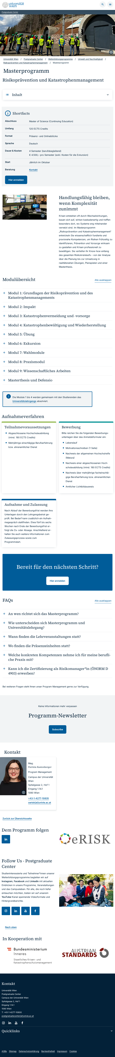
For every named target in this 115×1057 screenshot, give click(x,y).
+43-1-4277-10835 (38, 798)
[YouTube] (16, 1022)
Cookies (73, 1051)
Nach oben (11, 927)
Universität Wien (10, 59)
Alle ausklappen (103, 280)
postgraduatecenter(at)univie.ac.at (18, 1016)
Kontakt (33, 169)
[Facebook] (22, 1022)
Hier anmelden (16, 179)
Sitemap (13, 1051)
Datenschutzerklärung (29, 1051)
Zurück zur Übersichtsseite (17, 818)
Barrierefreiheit (48, 1051)
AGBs (4, 1051)
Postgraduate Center (10, 12)
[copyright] (111, 52)
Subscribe (57, 729)
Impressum (62, 1051)
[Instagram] (3, 1022)
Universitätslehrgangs (24, 401)
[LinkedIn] (10, 1022)
